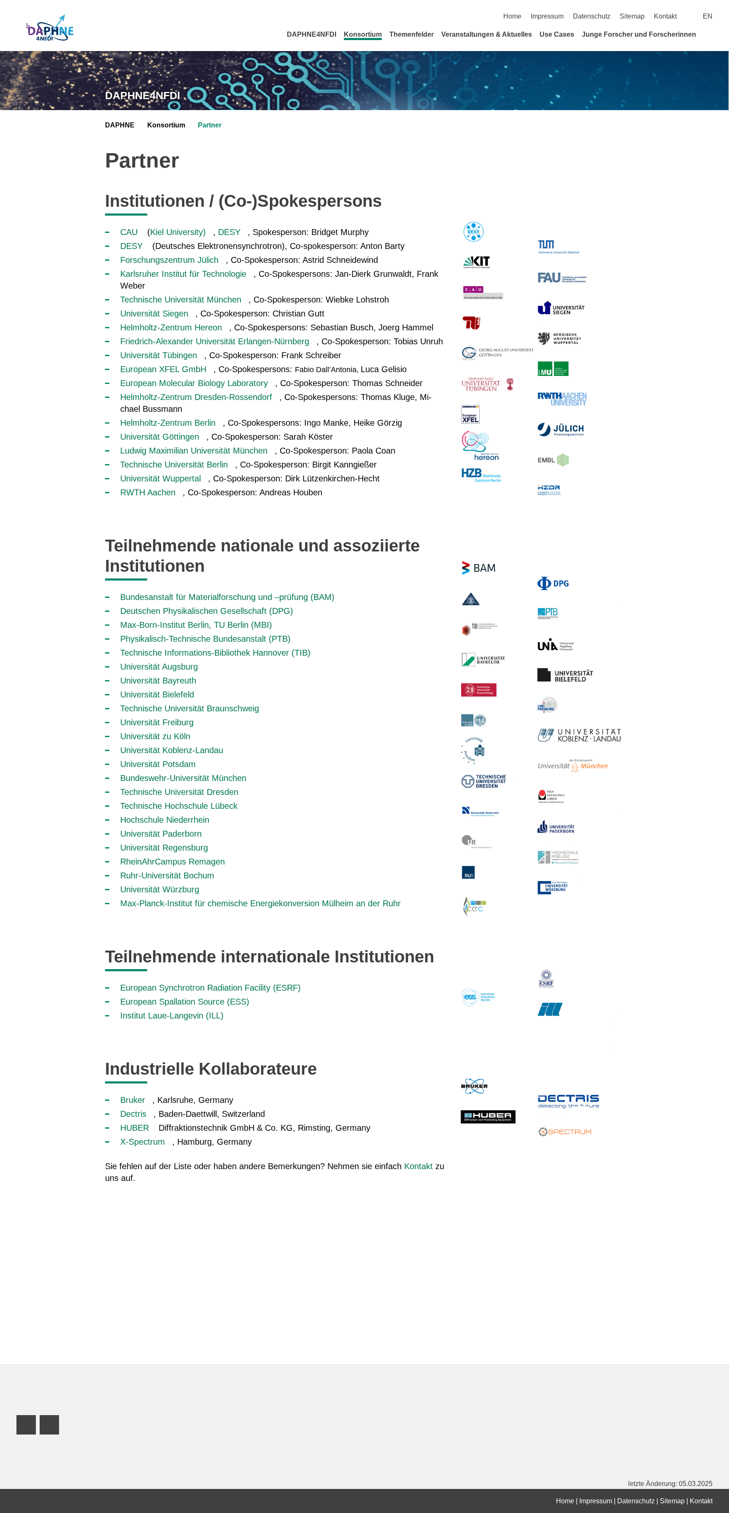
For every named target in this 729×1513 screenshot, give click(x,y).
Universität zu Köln (155, 736)
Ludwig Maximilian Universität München (193, 450)
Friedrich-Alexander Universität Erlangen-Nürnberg (214, 341)
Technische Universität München (180, 299)
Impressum (547, 16)
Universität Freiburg (157, 722)
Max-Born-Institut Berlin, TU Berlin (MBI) (196, 625)
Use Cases (557, 34)
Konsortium (363, 34)
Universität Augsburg (159, 666)
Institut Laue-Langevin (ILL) (172, 1015)
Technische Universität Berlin (174, 464)
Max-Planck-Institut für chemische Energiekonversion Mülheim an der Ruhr (260, 903)
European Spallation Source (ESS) (184, 1001)
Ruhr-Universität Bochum (167, 875)
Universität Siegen (154, 313)
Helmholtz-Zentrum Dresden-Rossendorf (196, 397)
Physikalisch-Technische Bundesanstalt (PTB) (205, 638)
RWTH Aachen (148, 492)
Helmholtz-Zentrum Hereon (171, 327)
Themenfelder (411, 34)
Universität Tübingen (158, 355)
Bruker (132, 1100)
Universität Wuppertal (160, 478)
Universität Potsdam (158, 764)
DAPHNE (120, 125)
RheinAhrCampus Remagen (172, 861)
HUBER (135, 1127)
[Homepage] (50, 28)
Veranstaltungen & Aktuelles (486, 34)
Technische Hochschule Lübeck (179, 806)
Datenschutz (591, 16)
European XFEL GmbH (163, 369)
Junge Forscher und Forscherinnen (639, 34)
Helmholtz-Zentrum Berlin (168, 422)
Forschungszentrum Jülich (169, 260)
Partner (209, 125)
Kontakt (665, 16)
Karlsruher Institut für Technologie (183, 273)
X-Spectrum (142, 1141)
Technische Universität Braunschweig (189, 708)
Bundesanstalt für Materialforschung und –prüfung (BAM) (227, 597)
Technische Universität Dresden (179, 792)
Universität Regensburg (164, 847)
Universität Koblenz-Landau (171, 750)
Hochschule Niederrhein (164, 819)
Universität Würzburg (159, 889)
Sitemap (632, 16)
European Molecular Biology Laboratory (194, 383)
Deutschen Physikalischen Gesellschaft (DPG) (206, 611)
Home (512, 16)
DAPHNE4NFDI (311, 34)
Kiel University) (178, 232)
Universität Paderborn (161, 833)
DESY (229, 232)
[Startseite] (710, 34)
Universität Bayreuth (158, 680)
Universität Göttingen (159, 436)
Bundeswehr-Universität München (183, 778)
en (708, 16)
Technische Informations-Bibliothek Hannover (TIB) (215, 652)
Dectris (133, 1114)
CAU (129, 232)
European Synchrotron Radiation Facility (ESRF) (210, 987)
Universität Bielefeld (157, 694)
